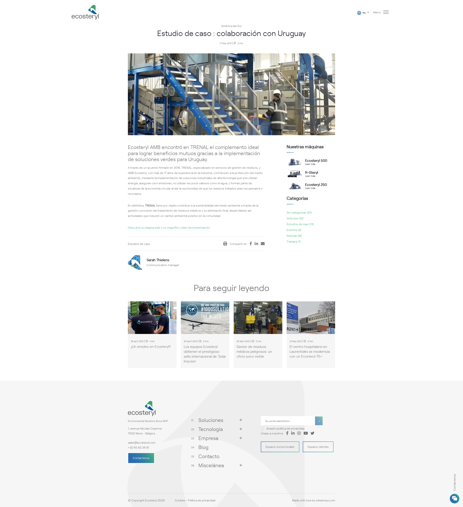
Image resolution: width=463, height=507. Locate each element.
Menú (377, 12)
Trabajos (294, 241)
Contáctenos (141, 458)
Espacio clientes (318, 447)
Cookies (180, 500)
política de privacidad (290, 428)
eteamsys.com (325, 500)
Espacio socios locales (280, 447)
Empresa (208, 437)
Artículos (295, 218)
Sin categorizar (299, 212)
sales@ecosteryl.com (141, 442)
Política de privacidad (201, 500)
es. (364, 12)
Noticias (294, 235)
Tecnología (210, 428)
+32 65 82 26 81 (138, 447)
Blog (203, 446)
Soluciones (210, 419)
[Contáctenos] (454, 498)
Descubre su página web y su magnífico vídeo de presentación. (169, 227)
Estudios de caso (300, 224)
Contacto (208, 456)
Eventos (294, 230)
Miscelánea (211, 465)
